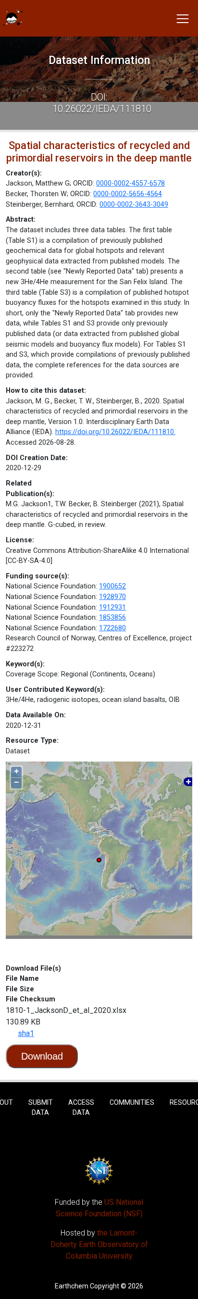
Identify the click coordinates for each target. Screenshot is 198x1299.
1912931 (112, 607)
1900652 (112, 586)
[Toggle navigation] (182, 18)
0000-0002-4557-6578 (130, 183)
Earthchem (71, 1286)
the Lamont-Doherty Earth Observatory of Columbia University (99, 1244)
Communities (132, 1102)
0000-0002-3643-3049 (133, 204)
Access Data (81, 1107)
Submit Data (40, 1107)
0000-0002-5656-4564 (127, 194)
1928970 (112, 597)
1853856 (112, 617)
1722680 (112, 628)
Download (42, 1056)
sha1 (26, 1033)
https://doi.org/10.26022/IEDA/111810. (115, 432)
